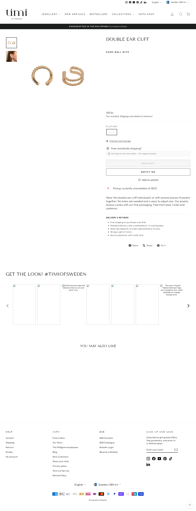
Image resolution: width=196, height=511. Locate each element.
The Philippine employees (65, 447)
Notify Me (148, 172)
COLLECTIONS (122, 14)
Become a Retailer (109, 452)
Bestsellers (99, 14)
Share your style (61, 461)
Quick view (27, 395)
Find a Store (59, 438)
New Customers (60, 456)
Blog (55, 452)
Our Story (58, 442)
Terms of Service (61, 470)
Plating (111, 126)
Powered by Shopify (98, 500)
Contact (10, 438)
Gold (112, 132)
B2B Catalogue (107, 442)
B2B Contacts (106, 438)
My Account (12, 456)
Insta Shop (146, 14)
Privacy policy (60, 466)
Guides (9, 452)
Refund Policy (60, 475)
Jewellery (50, 14)
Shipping (124, 116)
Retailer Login (107, 447)
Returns (9, 447)
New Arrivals (75, 14)
